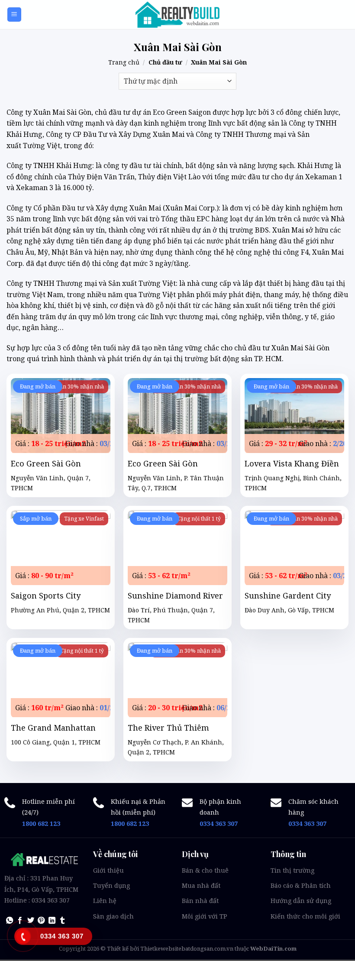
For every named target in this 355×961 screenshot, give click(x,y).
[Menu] (14, 14)
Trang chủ (123, 62)
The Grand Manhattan (53, 728)
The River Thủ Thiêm (168, 728)
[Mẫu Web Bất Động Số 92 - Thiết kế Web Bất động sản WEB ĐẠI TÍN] (177, 14)
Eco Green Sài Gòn (46, 464)
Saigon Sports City (46, 596)
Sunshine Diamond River (175, 596)
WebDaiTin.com (273, 948)
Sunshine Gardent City (288, 596)
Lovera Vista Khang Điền (292, 464)
